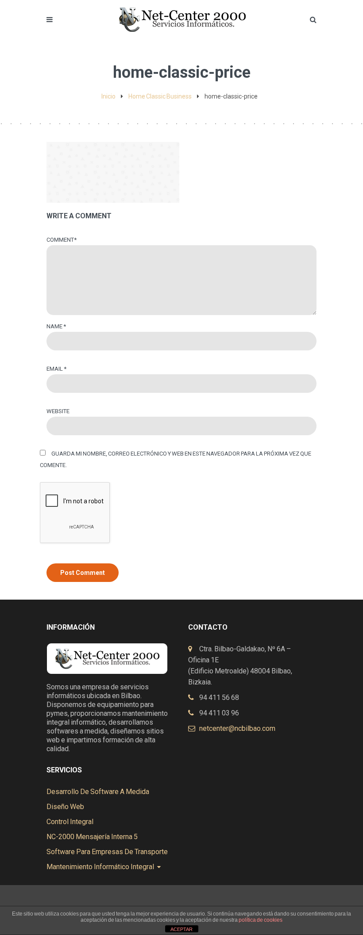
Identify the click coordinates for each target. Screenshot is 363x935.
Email (56, 368)
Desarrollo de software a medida (97, 791)
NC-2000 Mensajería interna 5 (92, 836)
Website (58, 411)
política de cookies (260, 920)
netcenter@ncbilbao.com (237, 728)
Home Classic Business (160, 96)
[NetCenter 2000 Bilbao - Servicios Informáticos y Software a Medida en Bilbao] (181, 12)
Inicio (108, 96)
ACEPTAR (181, 929)
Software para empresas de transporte (107, 852)
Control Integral (69, 821)
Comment (61, 239)
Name (56, 326)
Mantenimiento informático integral (100, 867)
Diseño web (65, 806)
